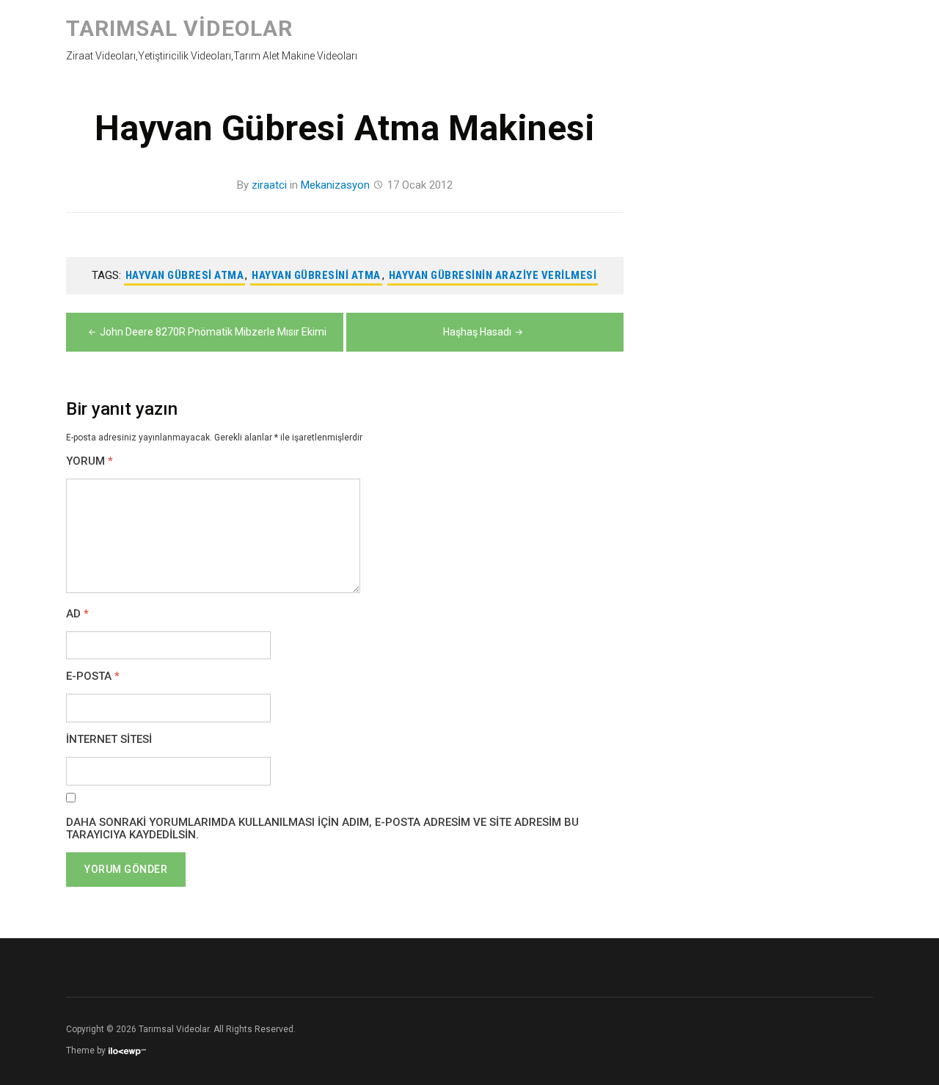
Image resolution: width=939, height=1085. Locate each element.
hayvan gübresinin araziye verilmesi (493, 275)
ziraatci (269, 185)
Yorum (89, 461)
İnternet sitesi (109, 739)
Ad (77, 614)
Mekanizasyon (335, 185)
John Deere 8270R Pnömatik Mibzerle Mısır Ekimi (213, 332)
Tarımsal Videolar (179, 28)
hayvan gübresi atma (184, 275)
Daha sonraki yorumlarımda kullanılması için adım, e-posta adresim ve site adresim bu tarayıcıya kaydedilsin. (322, 828)
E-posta (93, 676)
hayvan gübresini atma (316, 275)
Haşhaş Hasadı (477, 332)
